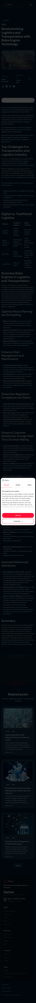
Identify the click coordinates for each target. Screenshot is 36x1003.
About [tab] (30, 485)
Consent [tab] (6, 485)
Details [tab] (18, 485)
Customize (17, 521)
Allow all (18, 515)
